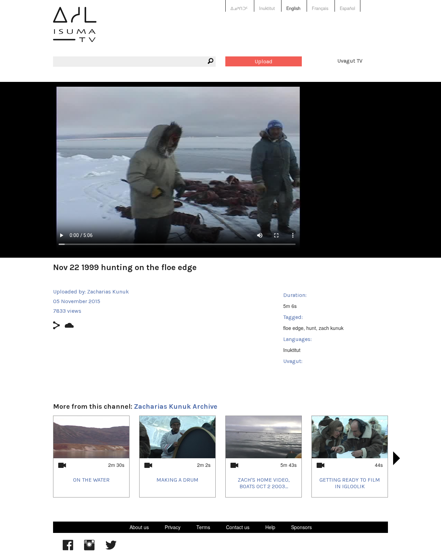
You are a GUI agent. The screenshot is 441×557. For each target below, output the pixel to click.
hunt (311, 327)
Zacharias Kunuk (108, 291)
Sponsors (301, 527)
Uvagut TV (349, 60)
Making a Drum (177, 479)
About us (139, 527)
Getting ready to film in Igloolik (349, 483)
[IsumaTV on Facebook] (68, 548)
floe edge (293, 327)
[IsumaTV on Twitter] (111, 548)
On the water (91, 479)
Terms (203, 527)
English (293, 8)
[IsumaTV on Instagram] (89, 548)
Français (320, 8)
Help (270, 527)
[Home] (74, 29)
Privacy (173, 527)
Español (347, 8)
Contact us (237, 527)
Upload (264, 61)
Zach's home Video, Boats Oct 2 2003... (264, 483)
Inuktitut (267, 8)
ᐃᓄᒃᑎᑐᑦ (239, 8)
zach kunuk (331, 327)
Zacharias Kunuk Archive (175, 406)
